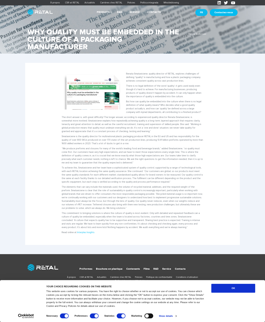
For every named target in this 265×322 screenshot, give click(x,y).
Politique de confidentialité (159, 277)
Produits (103, 12)
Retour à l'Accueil (197, 34)
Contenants (133, 268)
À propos (55, 2)
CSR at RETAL (72, 2)
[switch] (94, 315)
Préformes (85, 268)
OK (233, 288)
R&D (119, 12)
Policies (131, 2)
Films (147, 268)
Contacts (154, 12)
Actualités (89, 2)
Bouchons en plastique (109, 268)
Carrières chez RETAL (111, 2)
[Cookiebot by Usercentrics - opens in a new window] (26, 316)
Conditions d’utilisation (187, 277)
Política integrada (149, 2)
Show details (166, 316)
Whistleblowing (171, 2)
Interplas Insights (85, 232)
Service (135, 12)
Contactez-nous (223, 12)
